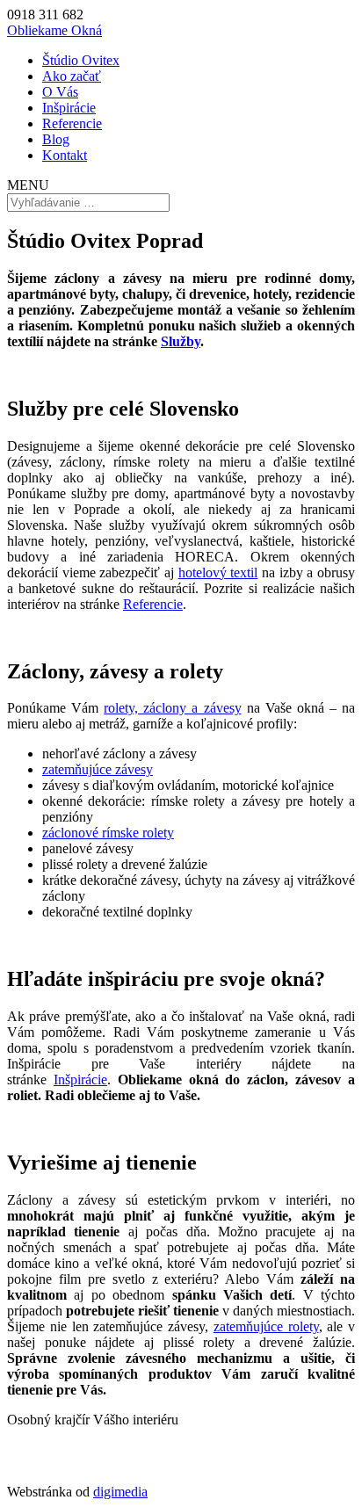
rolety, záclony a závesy (172, 707)
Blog (55, 139)
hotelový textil (218, 572)
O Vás (60, 91)
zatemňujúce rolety (266, 1326)
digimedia (120, 1491)
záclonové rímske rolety (108, 832)
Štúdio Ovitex (80, 60)
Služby (180, 341)
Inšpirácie (69, 107)
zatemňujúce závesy (97, 769)
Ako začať (71, 76)
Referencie (72, 123)
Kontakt (64, 155)
